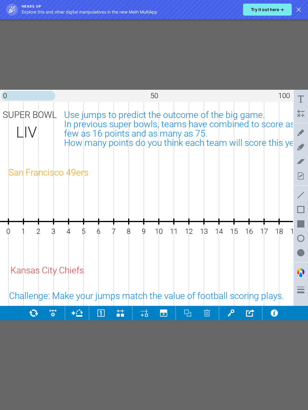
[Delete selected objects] (207, 313)
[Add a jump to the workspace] (77, 313)
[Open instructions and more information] (274, 313)
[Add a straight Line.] (301, 195)
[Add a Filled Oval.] (301, 253)
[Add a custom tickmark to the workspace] (144, 313)
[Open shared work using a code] (231, 313)
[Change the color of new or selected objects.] (301, 273)
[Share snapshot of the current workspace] (250, 313)
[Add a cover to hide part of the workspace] (163, 313)
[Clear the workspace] (33, 313)
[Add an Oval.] (301, 238)
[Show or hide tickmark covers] (120, 313)
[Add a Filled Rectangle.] (301, 224)
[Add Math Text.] (301, 113)
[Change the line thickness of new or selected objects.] (301, 290)
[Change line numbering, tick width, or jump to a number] (53, 313)
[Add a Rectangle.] (301, 209)
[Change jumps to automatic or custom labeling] (101, 313)
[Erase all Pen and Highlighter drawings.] (301, 176)
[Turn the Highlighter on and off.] (301, 147)
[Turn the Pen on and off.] (301, 132)
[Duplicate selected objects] (187, 313)
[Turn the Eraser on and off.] (301, 161)
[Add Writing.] (301, 99)
